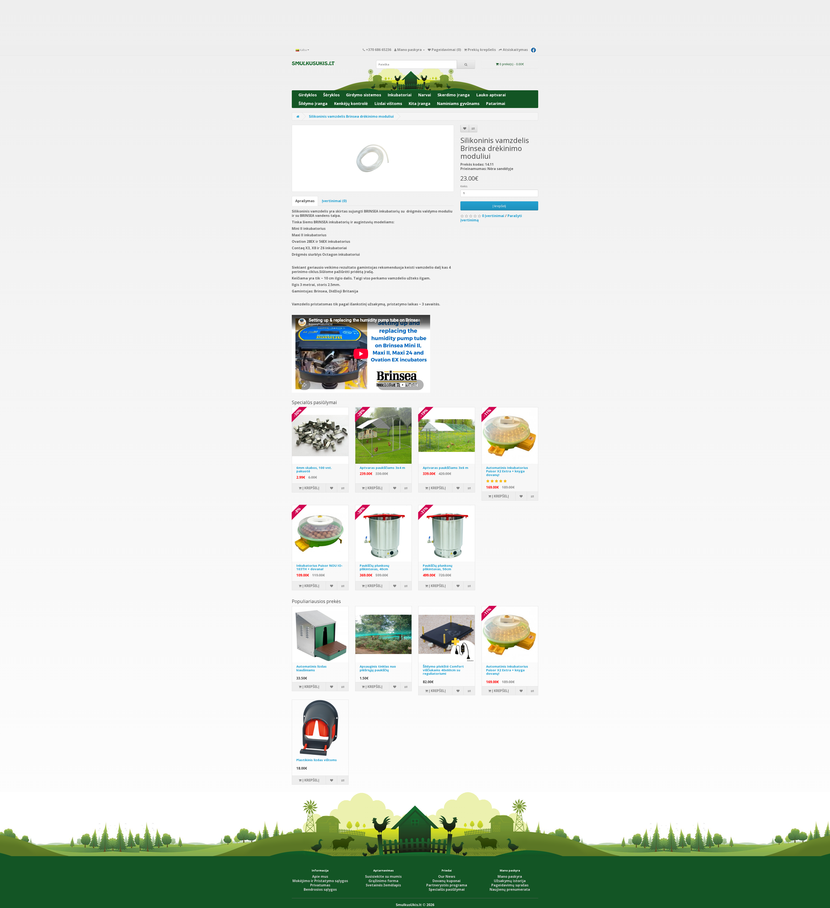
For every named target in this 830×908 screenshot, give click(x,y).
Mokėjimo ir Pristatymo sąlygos (320, 880)
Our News (446, 876)
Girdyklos (307, 94)
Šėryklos (331, 94)
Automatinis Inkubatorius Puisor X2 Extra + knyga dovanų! (507, 471)
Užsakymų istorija (510, 880)
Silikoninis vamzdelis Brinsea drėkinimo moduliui (351, 116)
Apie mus (320, 876)
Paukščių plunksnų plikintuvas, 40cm (374, 567)
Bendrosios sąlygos (320, 889)
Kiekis (463, 186)
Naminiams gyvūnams (458, 103)
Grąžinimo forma (383, 880)
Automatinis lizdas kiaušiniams (311, 668)
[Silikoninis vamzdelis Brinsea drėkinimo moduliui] (373, 158)
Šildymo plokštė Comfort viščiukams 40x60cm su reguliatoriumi (443, 670)
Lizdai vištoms (388, 103)
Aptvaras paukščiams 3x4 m (382, 467)
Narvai (424, 94)
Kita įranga (419, 103)
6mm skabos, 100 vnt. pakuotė (314, 469)
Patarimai (495, 103)
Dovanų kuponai (447, 880)
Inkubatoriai (400, 94)
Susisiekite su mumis (383, 876)
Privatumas (320, 885)
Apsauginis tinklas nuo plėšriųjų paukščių (378, 668)
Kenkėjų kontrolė (351, 103)
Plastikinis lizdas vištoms (316, 760)
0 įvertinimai (493, 215)
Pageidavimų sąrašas (509, 885)
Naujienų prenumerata (510, 889)
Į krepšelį (499, 206)
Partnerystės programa (446, 885)
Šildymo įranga (312, 103)
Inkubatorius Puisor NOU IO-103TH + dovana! (319, 567)
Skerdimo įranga (453, 94)
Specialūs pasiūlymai (447, 889)
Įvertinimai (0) (334, 200)
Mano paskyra (510, 876)
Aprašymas (304, 200)
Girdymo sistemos (363, 94)
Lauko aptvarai (491, 94)
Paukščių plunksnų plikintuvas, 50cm (437, 567)
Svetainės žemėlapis (383, 885)
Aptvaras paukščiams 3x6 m (445, 467)
